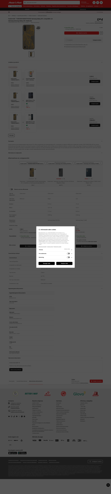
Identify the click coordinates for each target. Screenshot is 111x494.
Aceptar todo (64, 263)
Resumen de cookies (57, 246)
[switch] (68, 253)
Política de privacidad (42, 246)
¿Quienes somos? (50, 246)
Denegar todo (46, 263)
